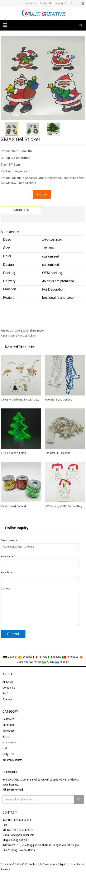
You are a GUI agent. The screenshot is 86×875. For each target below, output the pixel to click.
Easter (6, 736)
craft (5, 748)
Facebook (71, 3)
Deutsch (12, 656)
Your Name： (8, 556)
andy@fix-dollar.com (22, 835)
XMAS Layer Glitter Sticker (29, 330)
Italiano (57, 656)
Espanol (27, 656)
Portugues (72, 656)
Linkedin (77, 3)
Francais (42, 656)
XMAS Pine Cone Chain (23, 335)
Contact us (9, 687)
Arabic (50, 661)
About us (8, 681)
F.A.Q (5, 693)
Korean (37, 661)
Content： (6, 588)
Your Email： (8, 572)
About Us (31, 3)
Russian (64, 661)
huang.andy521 (20, 840)
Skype (82, 3)
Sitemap (7, 699)
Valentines (9, 730)
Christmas (23, 157)
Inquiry (59, 3)
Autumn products (12, 760)
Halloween (8, 719)
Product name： (10, 540)
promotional (9, 742)
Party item (8, 754)
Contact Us (45, 3)
